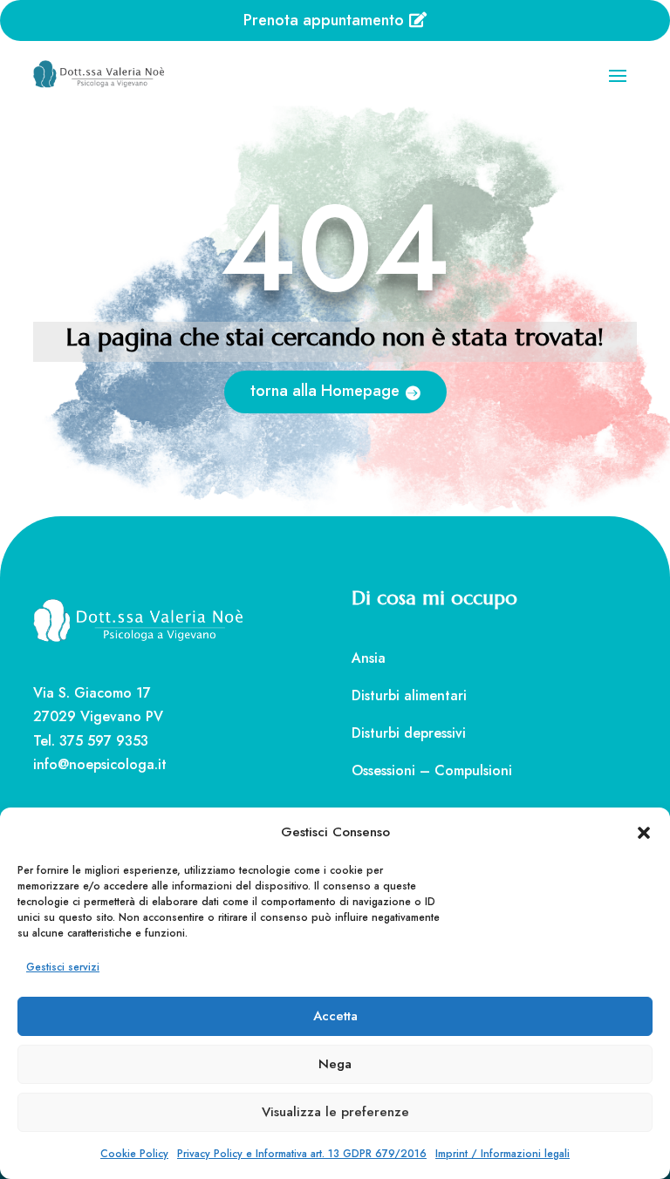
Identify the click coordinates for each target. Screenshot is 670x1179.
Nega (335, 1063)
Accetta (335, 1016)
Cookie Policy (134, 1154)
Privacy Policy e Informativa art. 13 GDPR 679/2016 (302, 1154)
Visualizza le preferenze (335, 1111)
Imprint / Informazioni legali (502, 1154)
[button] (644, 833)
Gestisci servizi (62, 967)
